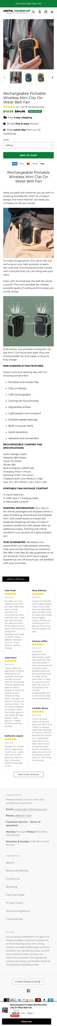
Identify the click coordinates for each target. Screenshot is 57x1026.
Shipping (11, 886)
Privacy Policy (14, 902)
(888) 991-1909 (23, 815)
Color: (23, 1013)
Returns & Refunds (17, 870)
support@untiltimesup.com (30, 809)
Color (6, 139)
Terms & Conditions (18, 911)
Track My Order (15, 894)
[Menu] (52, 11)
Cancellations (14, 919)
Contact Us (12, 878)
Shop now (26, 1021)
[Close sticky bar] (54, 1005)
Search (10, 862)
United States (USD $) (27, 981)
